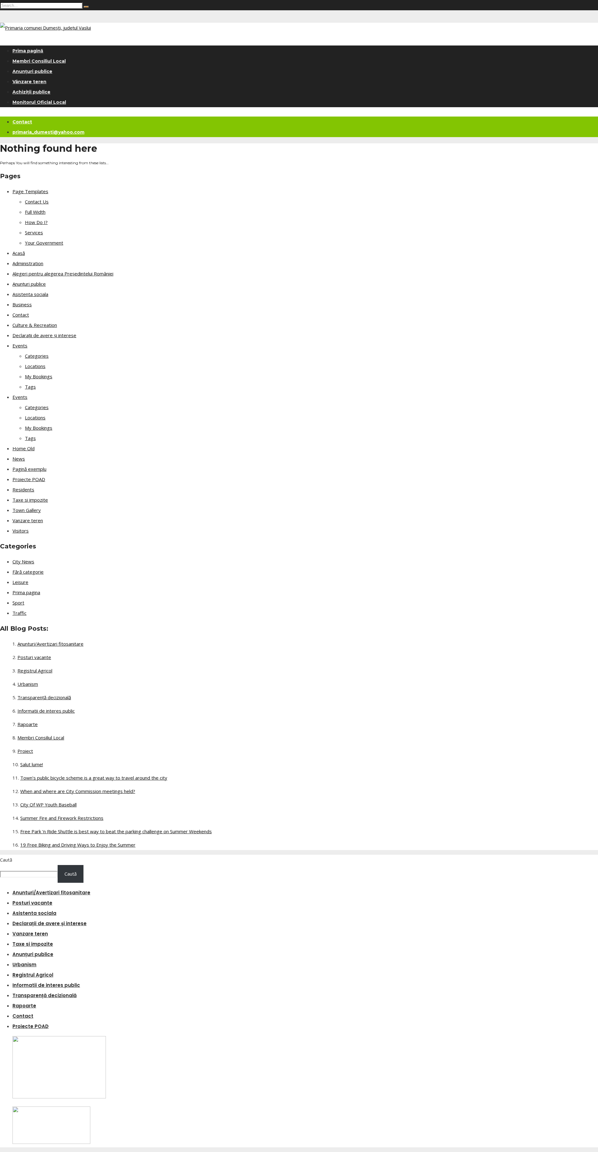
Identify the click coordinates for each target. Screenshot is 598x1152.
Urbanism (27, 684)
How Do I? (36, 222)
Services (34, 232)
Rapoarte (27, 724)
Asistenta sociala (30, 294)
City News (23, 561)
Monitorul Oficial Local (39, 102)
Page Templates (30, 191)
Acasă (18, 253)
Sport (18, 603)
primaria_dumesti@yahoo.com (48, 132)
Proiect (25, 751)
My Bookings (38, 376)
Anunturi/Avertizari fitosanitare (50, 644)
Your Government (44, 243)
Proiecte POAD (28, 479)
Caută (6, 860)
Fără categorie (28, 572)
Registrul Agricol (34, 670)
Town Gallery (26, 510)
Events (19, 345)
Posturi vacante (34, 657)
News (18, 459)
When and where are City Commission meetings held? (77, 791)
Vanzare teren (27, 520)
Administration (27, 263)
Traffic (19, 613)
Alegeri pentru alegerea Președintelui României (62, 273)
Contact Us (37, 201)
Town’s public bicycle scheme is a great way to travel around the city (93, 778)
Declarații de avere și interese (44, 335)
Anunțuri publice (32, 71)
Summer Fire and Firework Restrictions (61, 818)
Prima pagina (26, 592)
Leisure (20, 582)
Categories (37, 356)
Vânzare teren (29, 81)
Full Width (35, 212)
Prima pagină (27, 51)
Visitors (20, 531)
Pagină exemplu (29, 469)
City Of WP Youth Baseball (48, 804)
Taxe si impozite (30, 500)
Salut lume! (31, 764)
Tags (30, 387)
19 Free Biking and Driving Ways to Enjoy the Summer (77, 845)
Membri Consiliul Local (39, 61)
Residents (23, 489)
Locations (35, 366)
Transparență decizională (44, 697)
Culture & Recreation (34, 325)
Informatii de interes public (46, 711)
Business (22, 304)
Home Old (23, 448)
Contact (22, 122)
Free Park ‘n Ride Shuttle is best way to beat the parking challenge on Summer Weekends (116, 831)
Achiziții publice (31, 92)
